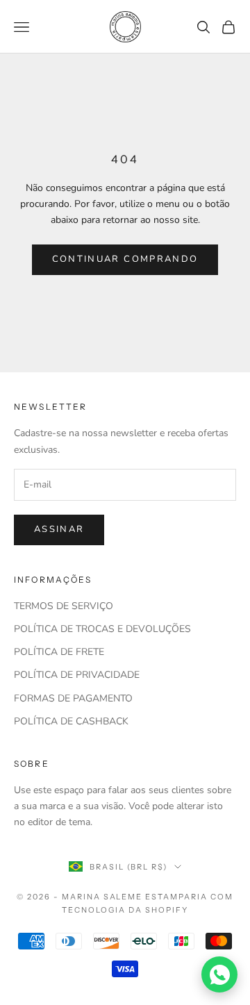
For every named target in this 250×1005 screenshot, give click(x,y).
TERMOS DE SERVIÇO (63, 606)
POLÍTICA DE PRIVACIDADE (77, 674)
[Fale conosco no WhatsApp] (219, 974)
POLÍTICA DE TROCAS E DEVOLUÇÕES (102, 629)
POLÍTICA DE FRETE (59, 651)
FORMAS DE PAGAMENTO (73, 698)
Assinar (59, 529)
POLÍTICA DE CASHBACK (71, 721)
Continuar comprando (125, 259)
